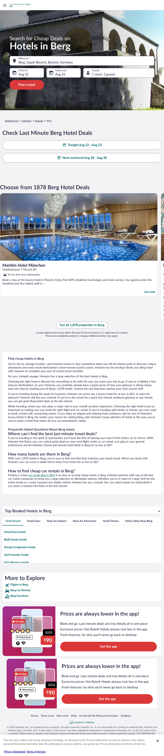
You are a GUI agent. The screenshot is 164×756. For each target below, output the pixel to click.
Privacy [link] (34, 715)
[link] (82, 585)
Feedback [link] (126, 715)
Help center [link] (62, 715)
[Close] (157, 740)
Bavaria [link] (39, 121)
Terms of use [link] (47, 715)
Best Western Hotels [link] (16, 562)
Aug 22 (23, 74)
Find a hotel (26, 84)
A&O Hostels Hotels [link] (16, 555)
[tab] (13, 521)
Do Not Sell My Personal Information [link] (98, 715)
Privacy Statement (15, 752)
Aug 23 (60, 74)
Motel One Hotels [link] (15, 532)
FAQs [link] (74, 715)
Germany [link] (27, 121)
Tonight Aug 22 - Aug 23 (85, 145)
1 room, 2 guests (103, 74)
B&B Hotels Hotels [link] (15, 539)
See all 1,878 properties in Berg (82, 325)
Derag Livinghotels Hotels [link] (19, 547)
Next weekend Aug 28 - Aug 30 (84, 157)
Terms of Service (36, 752)
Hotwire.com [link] (11, 121)
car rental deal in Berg (41, 475)
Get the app (108, 646)
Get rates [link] (149, 292)
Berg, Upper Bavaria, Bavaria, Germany (45, 62)
